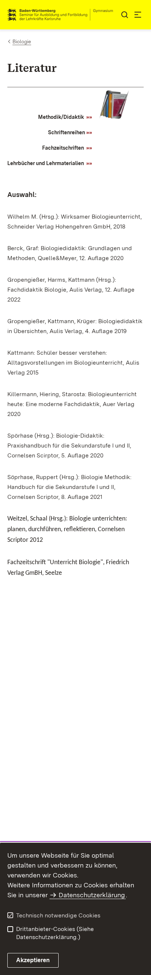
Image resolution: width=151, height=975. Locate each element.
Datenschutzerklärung (92, 895)
